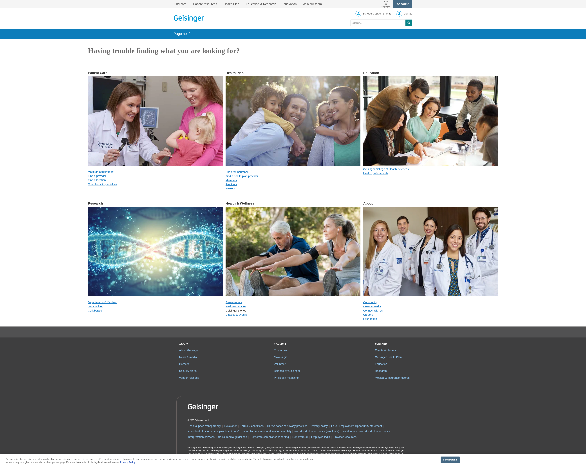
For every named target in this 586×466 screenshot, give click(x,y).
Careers (368, 314)
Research (381, 370)
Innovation (290, 4)
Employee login (320, 437)
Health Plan (231, 4)
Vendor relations (189, 377)
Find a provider (97, 176)
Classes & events (236, 314)
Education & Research (261, 4)
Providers (231, 184)
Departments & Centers (102, 302)
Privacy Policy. (128, 462)
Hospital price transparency (204, 426)
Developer (230, 426)
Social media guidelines (232, 437)
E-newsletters (234, 302)
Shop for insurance (237, 172)
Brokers (230, 188)
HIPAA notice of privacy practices (287, 426)
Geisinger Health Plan (388, 357)
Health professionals (375, 173)
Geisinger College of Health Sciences (386, 169)
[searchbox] (378, 23)
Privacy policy (319, 426)
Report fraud (300, 437)
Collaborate (95, 310)
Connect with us (373, 310)
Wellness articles (236, 306)
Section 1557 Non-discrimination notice (366, 431)
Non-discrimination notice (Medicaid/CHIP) (213, 431)
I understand (450, 460)
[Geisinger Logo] (189, 18)
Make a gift (280, 357)
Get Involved (95, 306)
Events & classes (385, 350)
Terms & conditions (252, 426)
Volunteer (280, 364)
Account (403, 4)
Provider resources (344, 437)
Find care (180, 4)
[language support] (386, 4)
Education (381, 364)
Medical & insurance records (392, 377)
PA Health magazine (286, 377)
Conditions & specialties (102, 184)
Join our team (312, 4)
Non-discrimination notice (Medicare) (316, 431)
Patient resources (205, 4)
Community (370, 302)
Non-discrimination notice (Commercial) (267, 431)
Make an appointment (101, 171)
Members (231, 180)
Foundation (370, 318)
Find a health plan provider (242, 176)
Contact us (280, 350)
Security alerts (188, 370)
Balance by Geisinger (287, 370)
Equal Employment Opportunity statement (356, 426)
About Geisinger (189, 350)
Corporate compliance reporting (269, 437)
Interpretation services (201, 437)
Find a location (97, 180)
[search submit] (408, 23)
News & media (372, 306)
